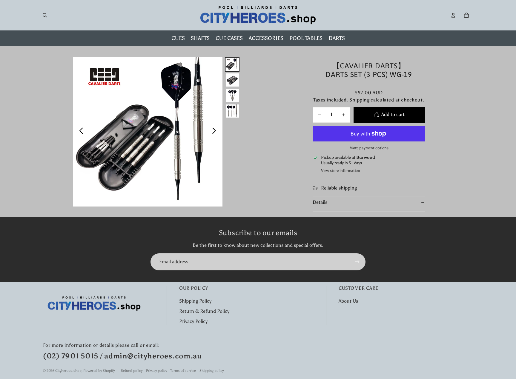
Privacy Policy (193, 321)
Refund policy (131, 371)
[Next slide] (215, 131)
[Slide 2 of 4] (232, 80)
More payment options (368, 147)
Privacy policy (156, 371)
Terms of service (183, 371)
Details (320, 202)
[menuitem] (178, 38)
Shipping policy (211, 371)
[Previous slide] (79, 131)
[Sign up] (357, 261)
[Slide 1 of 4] (232, 64)
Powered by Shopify (99, 371)
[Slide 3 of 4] (232, 95)
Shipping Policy (195, 301)
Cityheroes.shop (68, 371)
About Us (348, 301)
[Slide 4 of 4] (232, 111)
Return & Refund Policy (204, 311)
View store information (340, 170)
